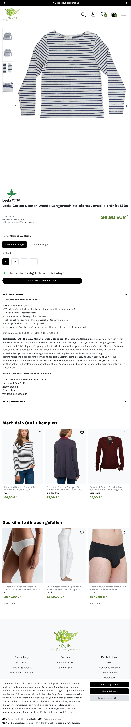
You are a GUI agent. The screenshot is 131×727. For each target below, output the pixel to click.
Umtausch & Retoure (22, 672)
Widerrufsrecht (109, 672)
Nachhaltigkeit (65, 667)
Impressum (109, 677)
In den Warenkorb (42, 280)
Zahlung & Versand (21, 667)
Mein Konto (22, 662)
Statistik (31, 719)
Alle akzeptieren (109, 684)
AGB (109, 662)
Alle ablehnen (109, 691)
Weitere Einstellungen (68, 722)
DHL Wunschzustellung (20, 722)
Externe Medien (52, 719)
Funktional (47, 722)
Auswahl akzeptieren (109, 698)
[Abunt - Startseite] (12, 14)
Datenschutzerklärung (109, 667)
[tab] (65, 344)
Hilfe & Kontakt (65, 662)
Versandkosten (27, 222)
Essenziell (13, 719)
